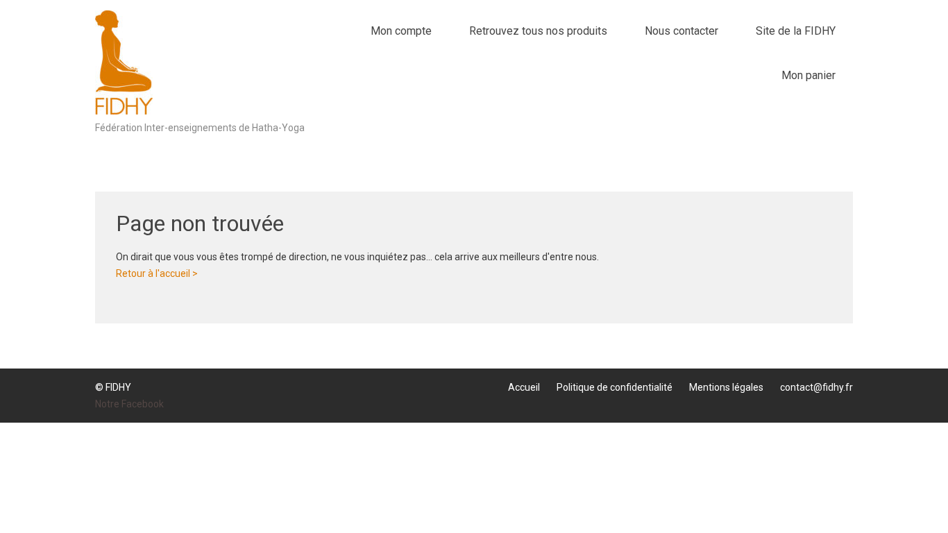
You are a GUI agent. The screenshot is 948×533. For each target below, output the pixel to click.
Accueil (524, 387)
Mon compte (401, 30)
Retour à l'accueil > (157, 273)
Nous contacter (681, 30)
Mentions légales (726, 387)
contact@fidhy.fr (816, 387)
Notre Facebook (129, 403)
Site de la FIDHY (796, 30)
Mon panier (808, 75)
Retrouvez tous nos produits (538, 30)
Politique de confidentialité (614, 387)
